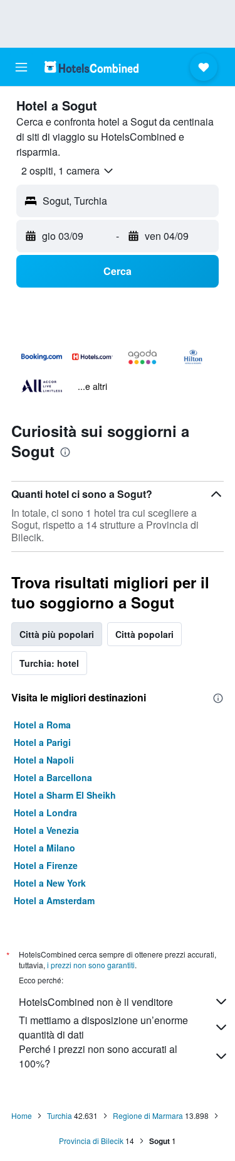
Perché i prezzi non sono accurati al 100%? (98, 1056)
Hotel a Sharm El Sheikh (65, 795)
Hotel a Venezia (46, 830)
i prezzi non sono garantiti (91, 964)
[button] (21, 67)
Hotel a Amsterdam (54, 900)
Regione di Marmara (148, 1115)
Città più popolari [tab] (56, 634)
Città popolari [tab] (144, 634)
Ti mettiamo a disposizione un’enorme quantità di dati (103, 1027)
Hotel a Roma (42, 724)
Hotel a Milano (44, 847)
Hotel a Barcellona (53, 777)
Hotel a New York (50, 883)
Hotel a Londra (45, 812)
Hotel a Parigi (42, 742)
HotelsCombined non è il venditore (96, 1002)
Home (21, 1115)
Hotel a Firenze (46, 865)
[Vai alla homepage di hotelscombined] (91, 67)
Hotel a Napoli (44, 759)
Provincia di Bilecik (91, 1140)
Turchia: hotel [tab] (49, 663)
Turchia (59, 1115)
